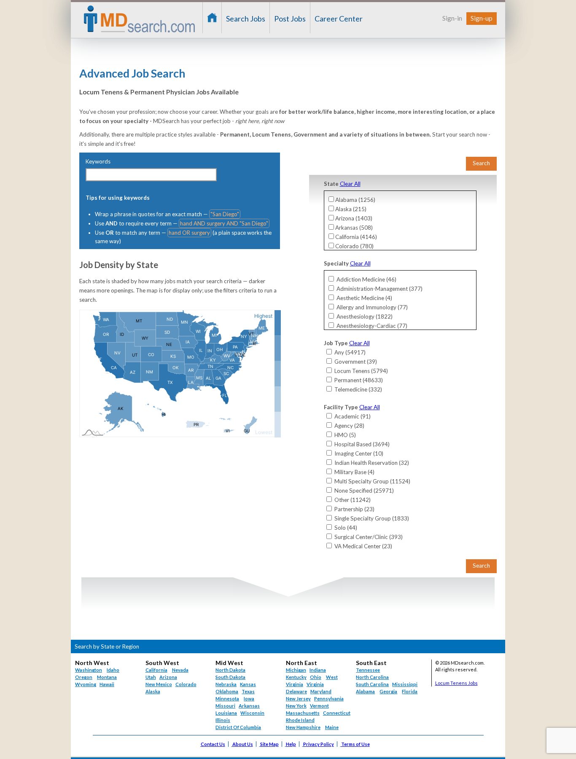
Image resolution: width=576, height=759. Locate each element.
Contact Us (213, 744)
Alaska (152, 691)
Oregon (83, 677)
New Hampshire (303, 727)
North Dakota (230, 670)
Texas (248, 691)
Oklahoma (226, 691)
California (156, 670)
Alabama (365, 691)
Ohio (315, 677)
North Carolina (372, 677)
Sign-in (452, 18)
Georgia (388, 691)
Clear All (350, 183)
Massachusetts (303, 713)
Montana (107, 677)
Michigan (296, 670)
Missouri (225, 705)
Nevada (180, 670)
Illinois (222, 720)
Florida (409, 691)
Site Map (269, 744)
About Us (242, 744)
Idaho (113, 670)
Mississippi (404, 684)
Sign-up (482, 18)
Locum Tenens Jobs (456, 683)
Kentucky (296, 677)
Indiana (318, 670)
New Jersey (298, 698)
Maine (332, 727)
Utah (150, 677)
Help (291, 744)
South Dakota (230, 677)
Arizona (168, 677)
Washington (88, 670)
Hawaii (107, 684)
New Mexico (158, 684)
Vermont (319, 705)
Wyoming (85, 684)
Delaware (296, 691)
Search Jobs (245, 18)
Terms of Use (355, 744)
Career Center (339, 18)
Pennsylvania (329, 698)
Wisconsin (252, 713)
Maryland (320, 691)
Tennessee (368, 670)
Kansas (248, 684)
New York (296, 705)
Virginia (315, 684)
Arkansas (249, 705)
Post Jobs (290, 18)
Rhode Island (300, 720)
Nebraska (226, 684)
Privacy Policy (318, 744)
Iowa (249, 698)
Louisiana (226, 713)
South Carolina (372, 684)
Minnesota (227, 698)
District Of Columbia (238, 727)
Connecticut (336, 713)
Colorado (185, 684)
